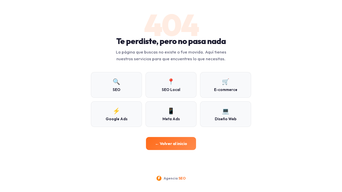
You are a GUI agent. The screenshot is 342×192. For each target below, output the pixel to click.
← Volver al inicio (171, 143)
